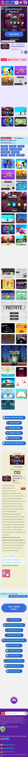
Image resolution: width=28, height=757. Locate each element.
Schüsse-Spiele (14, 438)
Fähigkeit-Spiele (14, 433)
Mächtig (4, 149)
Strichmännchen (15, 149)
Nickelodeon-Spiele (14, 666)
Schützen (15, 152)
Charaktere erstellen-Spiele (14, 640)
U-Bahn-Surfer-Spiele (14, 661)
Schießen (20, 155)
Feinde (4, 155)
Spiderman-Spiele (14, 635)
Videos (23, 60)
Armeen (12, 146)
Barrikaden (5, 152)
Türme (21, 146)
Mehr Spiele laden (14, 607)
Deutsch (6, 738)
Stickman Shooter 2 (8, 751)
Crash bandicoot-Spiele (14, 625)
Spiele (4, 60)
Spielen (14, 34)
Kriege (12, 155)
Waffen (4, 146)
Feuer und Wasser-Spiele (14, 443)
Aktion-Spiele (14, 422)
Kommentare (14, 60)
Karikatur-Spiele (14, 650)
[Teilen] (25, 52)
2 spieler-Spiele (14, 645)
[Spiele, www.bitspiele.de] (10, 2)
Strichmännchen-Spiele (14, 417)
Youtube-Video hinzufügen (18, 596)
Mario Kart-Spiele (14, 630)
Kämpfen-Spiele (14, 428)
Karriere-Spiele (14, 671)
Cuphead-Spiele (14, 655)
